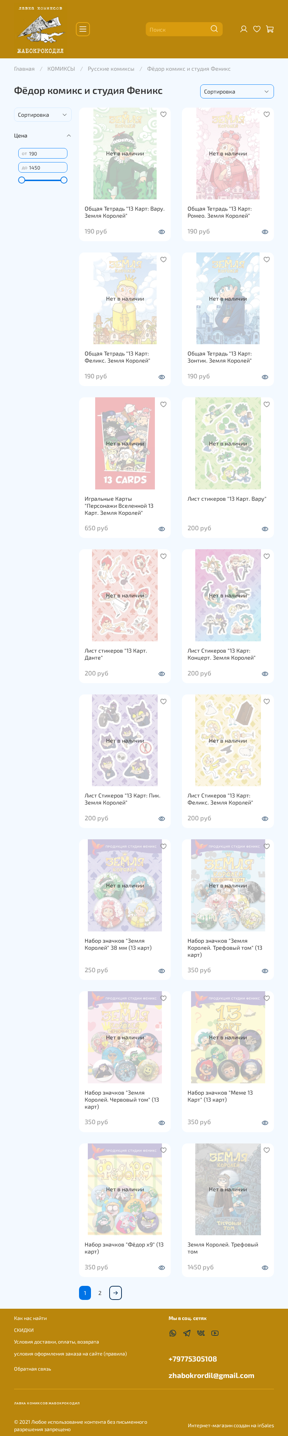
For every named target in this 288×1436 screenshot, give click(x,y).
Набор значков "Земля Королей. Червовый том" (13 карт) (122, 1099)
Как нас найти (30, 1318)
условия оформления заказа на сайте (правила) (70, 1354)
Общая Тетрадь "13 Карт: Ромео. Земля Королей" (220, 212)
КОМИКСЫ (61, 68)
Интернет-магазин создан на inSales (231, 1425)
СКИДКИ (24, 1330)
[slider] (22, 180)
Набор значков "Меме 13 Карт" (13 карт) (220, 1096)
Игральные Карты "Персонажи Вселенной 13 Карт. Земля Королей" (119, 505)
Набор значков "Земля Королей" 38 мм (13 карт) (118, 944)
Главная (24, 68)
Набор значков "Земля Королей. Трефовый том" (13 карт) (225, 947)
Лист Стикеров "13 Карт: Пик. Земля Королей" (123, 799)
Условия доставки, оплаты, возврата (56, 1342)
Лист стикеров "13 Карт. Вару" (227, 498)
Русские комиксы (111, 68)
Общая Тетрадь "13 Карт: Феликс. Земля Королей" (117, 357)
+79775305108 (193, 1358)
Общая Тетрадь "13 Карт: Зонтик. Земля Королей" (220, 357)
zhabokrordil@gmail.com (211, 1375)
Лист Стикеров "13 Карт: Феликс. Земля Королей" (220, 799)
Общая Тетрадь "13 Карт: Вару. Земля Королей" (125, 212)
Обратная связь (32, 1369)
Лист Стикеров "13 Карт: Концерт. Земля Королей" (222, 654)
